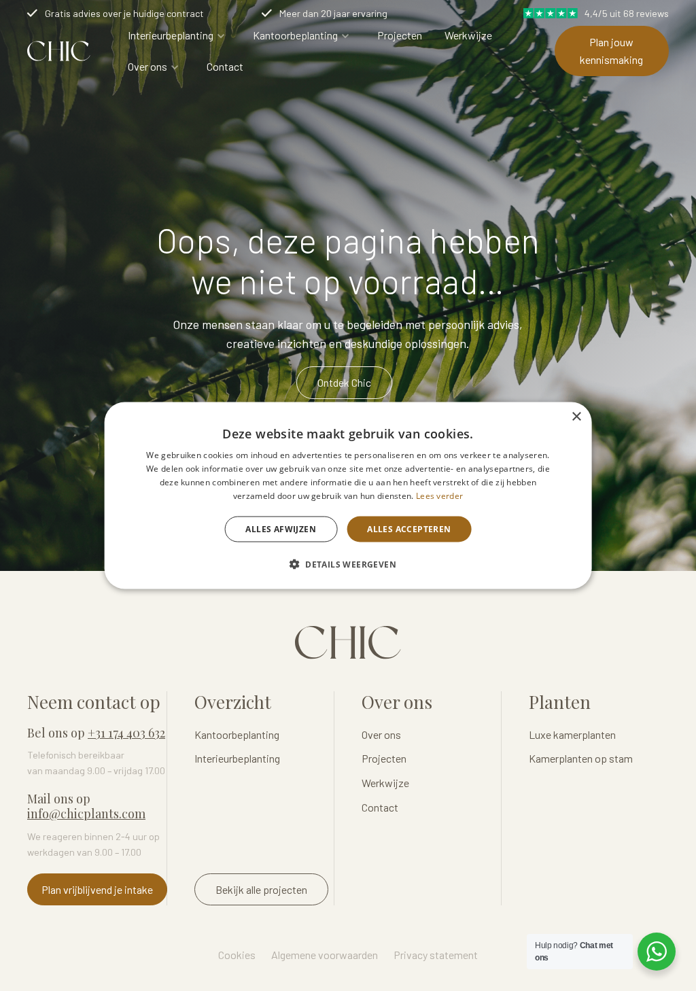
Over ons (147, 66)
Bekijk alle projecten (261, 889)
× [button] (576, 417)
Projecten (399, 35)
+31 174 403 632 (126, 733)
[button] (348, 563)
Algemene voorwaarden (324, 954)
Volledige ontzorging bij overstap (349, 13)
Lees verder (439, 495)
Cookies (237, 954)
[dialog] (348, 495)
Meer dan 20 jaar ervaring (99, 13)
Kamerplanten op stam (581, 758)
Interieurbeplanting (170, 35)
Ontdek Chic (344, 382)
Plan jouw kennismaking (611, 50)
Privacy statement (436, 954)
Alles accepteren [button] (409, 528)
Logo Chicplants (58, 51)
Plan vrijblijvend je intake (97, 889)
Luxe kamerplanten (572, 734)
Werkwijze (468, 35)
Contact (225, 66)
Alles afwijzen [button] (280, 528)
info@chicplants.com (86, 813)
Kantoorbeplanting (295, 35)
